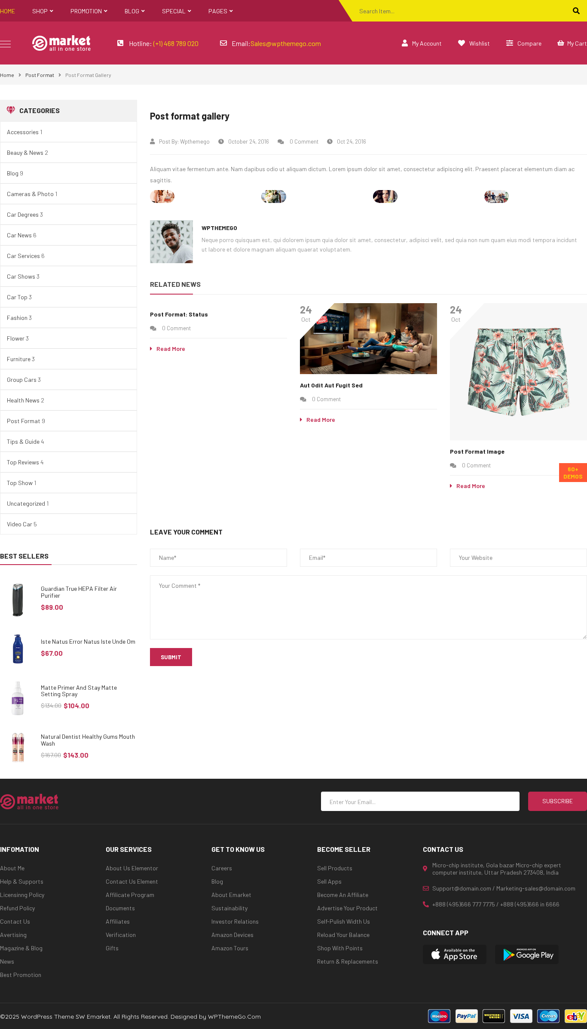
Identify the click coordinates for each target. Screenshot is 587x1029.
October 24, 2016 (248, 141)
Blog (12, 173)
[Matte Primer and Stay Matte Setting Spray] (18, 698)
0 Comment (303, 141)
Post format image (477, 451)
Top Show (20, 482)
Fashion (17, 317)
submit (171, 657)
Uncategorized (26, 503)
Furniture (19, 358)
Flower (15, 338)
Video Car (19, 524)
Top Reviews (23, 462)
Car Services (23, 255)
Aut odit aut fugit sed (331, 385)
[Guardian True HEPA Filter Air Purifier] (18, 599)
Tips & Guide (23, 441)
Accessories (23, 131)
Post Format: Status (179, 314)
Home (7, 75)
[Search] (576, 11)
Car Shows (21, 276)
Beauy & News (25, 152)
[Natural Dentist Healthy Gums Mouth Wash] (18, 747)
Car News (19, 235)
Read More (170, 348)
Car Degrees (23, 214)
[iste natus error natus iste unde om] (18, 649)
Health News (23, 400)
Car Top (17, 297)
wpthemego (195, 141)
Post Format (39, 75)
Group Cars (22, 379)
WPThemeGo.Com (234, 1016)
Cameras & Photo (30, 193)
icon (5, 44)
